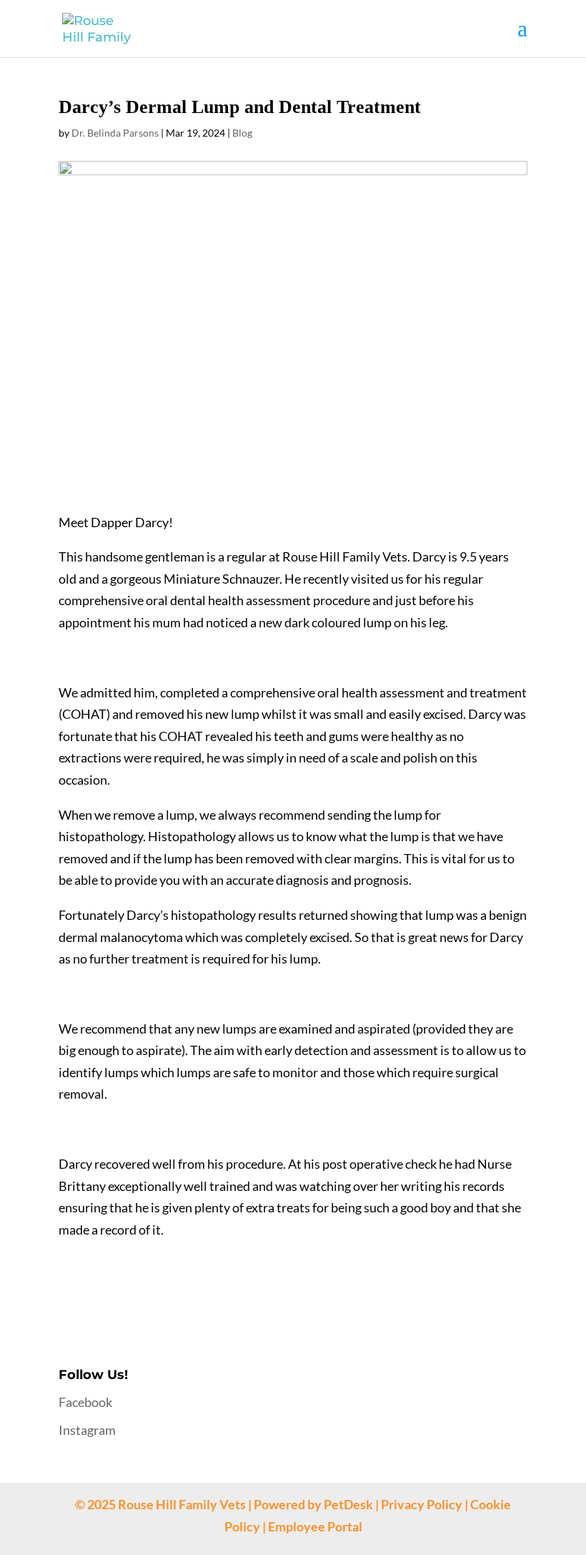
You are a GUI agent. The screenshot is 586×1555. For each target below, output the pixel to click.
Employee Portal (315, 1526)
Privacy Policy (421, 1504)
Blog (242, 133)
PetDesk (348, 1504)
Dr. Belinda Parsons (115, 133)
